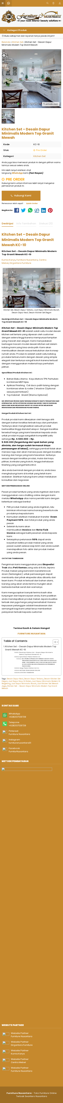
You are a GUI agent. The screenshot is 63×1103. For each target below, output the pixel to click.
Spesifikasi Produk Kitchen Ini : (30, 657)
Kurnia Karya (8, 259)
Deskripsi (7, 223)
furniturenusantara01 (20, 742)
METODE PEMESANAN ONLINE (29, 670)
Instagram (14, 739)
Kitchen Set (39, 156)
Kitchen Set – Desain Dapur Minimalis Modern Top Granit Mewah (29, 687)
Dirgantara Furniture (20, 263)
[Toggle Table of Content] (54, 642)
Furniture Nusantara (27, 259)
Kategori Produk (17, 30)
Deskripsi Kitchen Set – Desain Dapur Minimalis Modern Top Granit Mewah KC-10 (36, 653)
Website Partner (20, 1033)
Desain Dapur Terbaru (33, 678)
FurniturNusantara (18, 751)
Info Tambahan (26, 223)
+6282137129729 (17, 716)
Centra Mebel (18, 1062)
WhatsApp (14, 713)
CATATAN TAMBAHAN (26, 672)
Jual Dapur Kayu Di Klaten (20, 681)
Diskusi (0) (46, 223)
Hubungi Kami (22, 195)
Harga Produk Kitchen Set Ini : (29, 668)
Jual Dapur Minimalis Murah (23, 683)
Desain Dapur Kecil (15, 678)
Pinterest (13, 731)
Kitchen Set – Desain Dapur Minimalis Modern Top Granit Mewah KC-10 (30, 648)
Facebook (14, 748)
